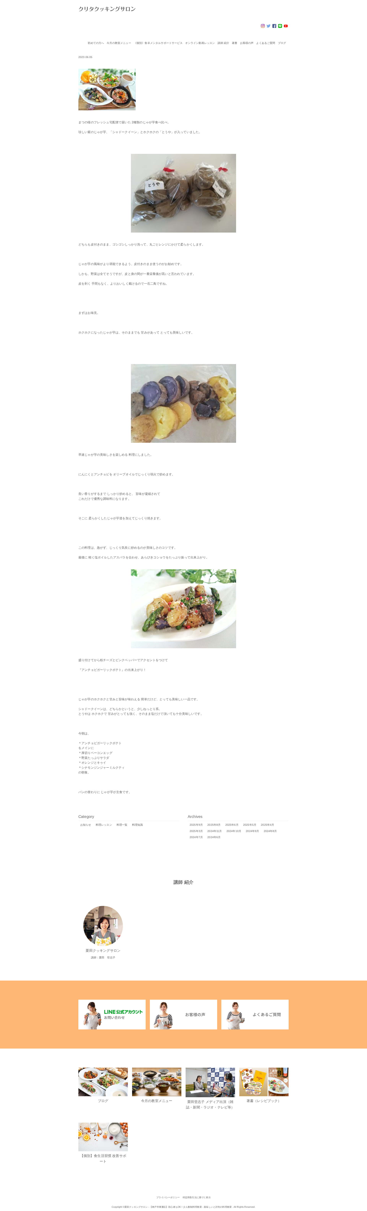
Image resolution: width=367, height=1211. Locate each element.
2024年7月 (196, 837)
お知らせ (85, 824)
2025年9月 (196, 824)
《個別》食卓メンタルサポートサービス (158, 42)
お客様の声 (247, 42)
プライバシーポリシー (168, 1197)
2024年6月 (214, 837)
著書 (234, 42)
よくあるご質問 (265, 42)
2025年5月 (249, 824)
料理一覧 (122, 824)
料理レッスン (104, 824)
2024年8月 (270, 831)
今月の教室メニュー (119, 42)
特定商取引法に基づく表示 (197, 1197)
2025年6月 (232, 824)
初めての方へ (96, 42)
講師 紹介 (223, 42)
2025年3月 (196, 831)
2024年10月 (234, 831)
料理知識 (137, 824)
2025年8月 (214, 824)
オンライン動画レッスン (200, 42)
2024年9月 (252, 831)
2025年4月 (267, 824)
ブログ (282, 42)
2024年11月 (214, 831)
